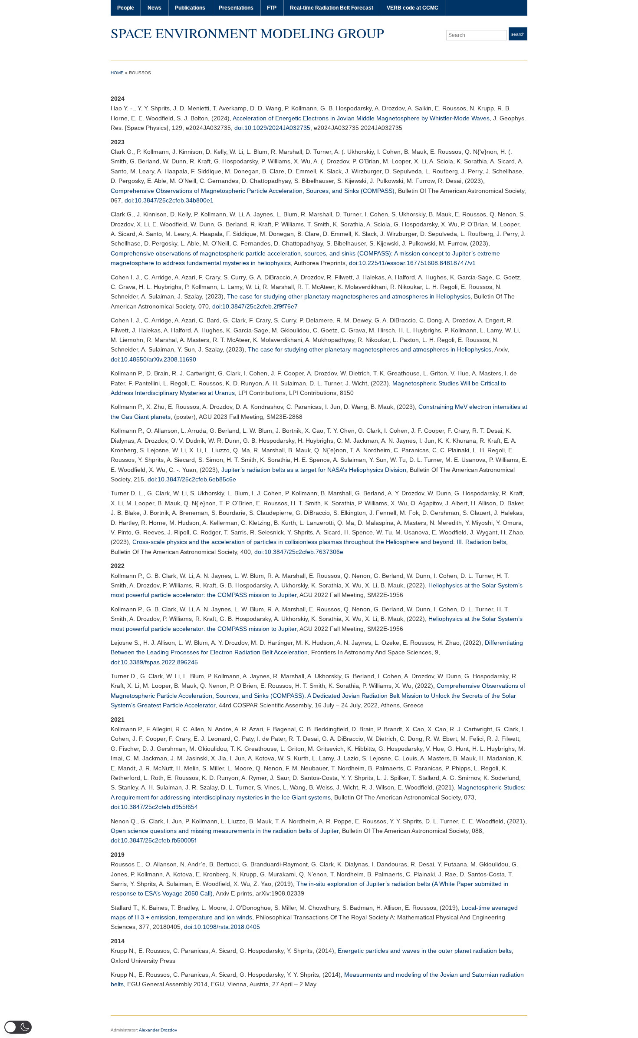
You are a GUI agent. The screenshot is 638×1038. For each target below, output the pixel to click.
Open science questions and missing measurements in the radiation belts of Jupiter (225, 830)
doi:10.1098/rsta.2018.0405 (222, 926)
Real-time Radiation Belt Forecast (331, 8)
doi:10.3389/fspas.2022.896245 (154, 662)
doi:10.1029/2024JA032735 (272, 127)
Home (117, 72)
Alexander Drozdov (158, 1030)
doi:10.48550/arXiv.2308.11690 (153, 359)
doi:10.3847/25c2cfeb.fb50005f (153, 840)
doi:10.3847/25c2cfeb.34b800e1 (169, 200)
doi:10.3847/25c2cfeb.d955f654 (154, 806)
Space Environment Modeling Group (247, 32)
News (154, 8)
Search (518, 34)
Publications (190, 8)
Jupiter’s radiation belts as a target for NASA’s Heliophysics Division (313, 469)
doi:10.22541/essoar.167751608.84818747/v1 (412, 262)
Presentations (236, 8)
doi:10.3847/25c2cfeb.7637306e (298, 551)
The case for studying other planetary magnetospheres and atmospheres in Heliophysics (348, 296)
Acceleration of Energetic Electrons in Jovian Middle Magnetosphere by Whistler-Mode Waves (361, 118)
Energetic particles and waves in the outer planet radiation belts (425, 950)
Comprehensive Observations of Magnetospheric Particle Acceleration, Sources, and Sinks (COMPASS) (253, 190)
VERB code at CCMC (412, 8)
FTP (271, 8)
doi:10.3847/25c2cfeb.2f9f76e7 (255, 306)
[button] (18, 1027)
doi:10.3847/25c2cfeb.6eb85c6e (192, 479)
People (125, 8)
